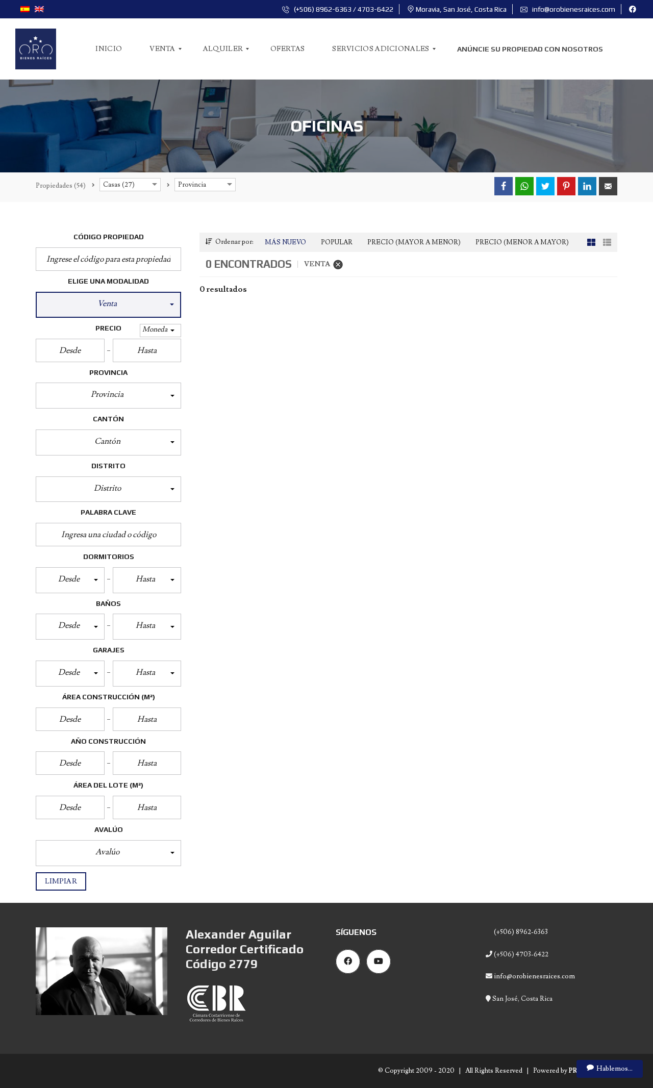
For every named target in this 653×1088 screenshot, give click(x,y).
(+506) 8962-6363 (520, 932)
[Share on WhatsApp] (524, 186)
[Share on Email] (608, 186)
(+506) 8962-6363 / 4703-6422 (342, 9)
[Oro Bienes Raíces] (35, 49)
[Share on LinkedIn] (587, 186)
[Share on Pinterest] (566, 186)
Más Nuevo (285, 242)
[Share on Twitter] (545, 186)
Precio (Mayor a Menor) (414, 242)
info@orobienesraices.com (573, 9)
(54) (61, 186)
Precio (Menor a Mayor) (522, 242)
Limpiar (61, 881)
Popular (337, 242)
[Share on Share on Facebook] (503, 186)
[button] (108, 305)
